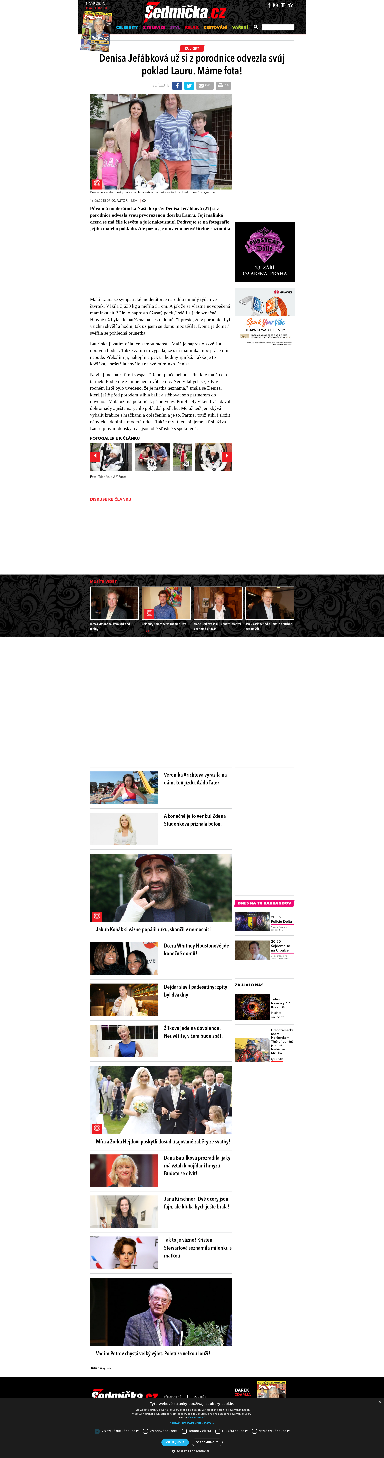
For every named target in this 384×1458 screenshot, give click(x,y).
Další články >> (101, 1368)
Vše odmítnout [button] (207, 1442)
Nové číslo (96, 6)
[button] (192, 1423)
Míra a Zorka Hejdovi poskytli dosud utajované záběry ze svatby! (163, 1142)
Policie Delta (281, 920)
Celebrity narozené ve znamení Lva (164, 624)
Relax (192, 28)
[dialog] (192, 1428)
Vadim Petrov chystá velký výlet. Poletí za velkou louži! (153, 1354)
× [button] (379, 1402)
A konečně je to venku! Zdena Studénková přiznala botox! (195, 820)
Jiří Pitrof (119, 477)
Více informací (196, 1417)
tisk (227, 85)
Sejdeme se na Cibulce (280, 946)
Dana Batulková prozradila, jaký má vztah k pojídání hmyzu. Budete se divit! (197, 1166)
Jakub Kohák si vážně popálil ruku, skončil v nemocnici (153, 930)
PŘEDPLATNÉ (172, 1397)
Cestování (215, 28)
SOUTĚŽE (200, 1397)
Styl (175, 28)
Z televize (154, 28)
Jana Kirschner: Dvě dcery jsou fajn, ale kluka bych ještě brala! (196, 1203)
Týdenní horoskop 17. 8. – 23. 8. (281, 1003)
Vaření (240, 28)
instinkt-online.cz (277, 1015)
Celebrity (127, 28)
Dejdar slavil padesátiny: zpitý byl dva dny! (195, 991)
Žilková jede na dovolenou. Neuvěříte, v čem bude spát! (193, 1032)
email (208, 85)
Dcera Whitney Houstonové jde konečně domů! (196, 950)
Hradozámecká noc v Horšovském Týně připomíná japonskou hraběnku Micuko (282, 1042)
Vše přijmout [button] (175, 1442)
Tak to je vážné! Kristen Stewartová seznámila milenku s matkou (198, 1248)
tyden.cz (277, 1059)
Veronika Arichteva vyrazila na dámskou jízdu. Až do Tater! (195, 779)
